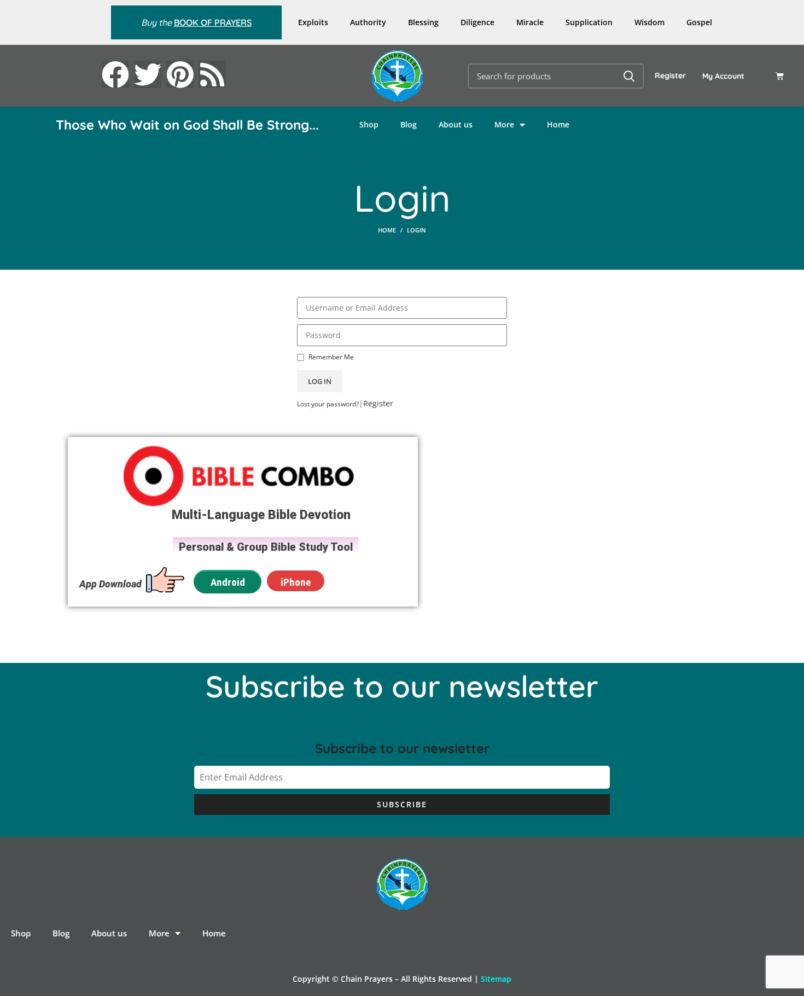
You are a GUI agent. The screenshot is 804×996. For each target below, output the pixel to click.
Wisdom (649, 22)
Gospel (699, 22)
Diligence (477, 22)
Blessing (423, 22)
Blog (408, 124)
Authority (368, 22)
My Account (723, 76)
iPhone (296, 582)
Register (670, 75)
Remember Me (330, 356)
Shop (368, 124)
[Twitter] (147, 74)
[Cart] (779, 76)
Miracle (530, 22)
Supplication (589, 22)
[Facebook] (115, 74)
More (504, 124)
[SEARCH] (629, 76)
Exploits (313, 22)
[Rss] (212, 74)
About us (456, 124)
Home (558, 124)
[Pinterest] (180, 74)
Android (228, 582)
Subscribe (402, 804)
